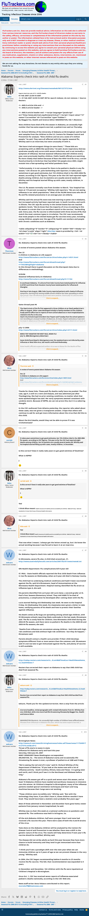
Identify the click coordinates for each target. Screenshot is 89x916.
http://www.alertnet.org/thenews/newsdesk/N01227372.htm (45, 88)
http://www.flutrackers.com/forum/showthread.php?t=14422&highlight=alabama (42, 263)
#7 (86, 550)
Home (5, 19)
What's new (25, 19)
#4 (86, 428)
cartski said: (24, 481)
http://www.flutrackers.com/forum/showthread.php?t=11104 (45, 279)
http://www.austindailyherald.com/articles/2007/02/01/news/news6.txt (50, 561)
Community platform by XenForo (44, 914)
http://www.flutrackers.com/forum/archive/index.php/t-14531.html (48, 257)
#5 (86, 471)
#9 (86, 675)
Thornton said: (25, 366)
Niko (5, 80)
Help (76, 910)
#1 (86, 84)
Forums (14, 19)
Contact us (43, 910)
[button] (32, 19)
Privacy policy (67, 910)
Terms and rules (55, 910)
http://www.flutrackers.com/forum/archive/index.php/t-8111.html (48, 330)
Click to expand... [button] (52, 298)
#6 (86, 516)
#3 (86, 356)
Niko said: (24, 526)
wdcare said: (25, 685)
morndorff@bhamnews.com (31, 886)
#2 (86, 239)
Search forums (15, 23)
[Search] (85, 19)
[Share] (82, 84)
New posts (4, 23)
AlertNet (52, 231)
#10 (85, 732)
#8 (86, 651)
